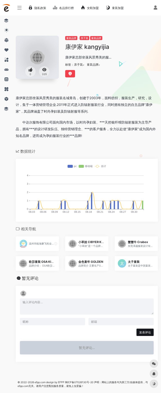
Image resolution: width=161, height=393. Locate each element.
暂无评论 (30, 278)
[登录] (155, 8)
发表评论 (145, 332)
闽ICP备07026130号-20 (78, 382)
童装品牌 (71, 38)
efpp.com (40, 382)
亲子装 (84, 38)
